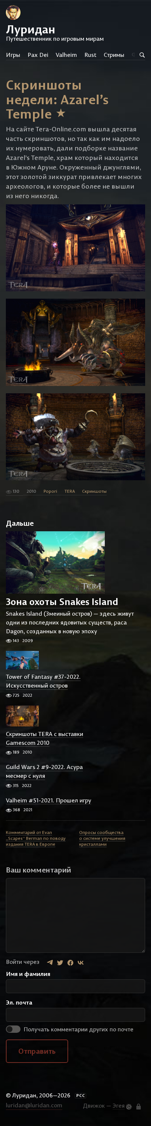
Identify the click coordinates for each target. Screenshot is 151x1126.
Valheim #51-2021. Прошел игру (48, 800)
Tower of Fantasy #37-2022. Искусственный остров (43, 681)
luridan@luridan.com (34, 1105)
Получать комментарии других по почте (77, 1029)
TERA (70, 491)
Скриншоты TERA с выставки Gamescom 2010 (44, 738)
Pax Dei (37, 54)
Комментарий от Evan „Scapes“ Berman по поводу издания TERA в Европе (36, 838)
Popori (50, 491)
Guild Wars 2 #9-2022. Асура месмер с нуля (44, 772)
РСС (80, 1095)
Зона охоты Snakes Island (62, 602)
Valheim (66, 54)
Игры (13, 54)
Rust (90, 54)
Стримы (114, 54)
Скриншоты (94, 491)
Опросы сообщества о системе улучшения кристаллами (102, 838)
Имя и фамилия (28, 973)
